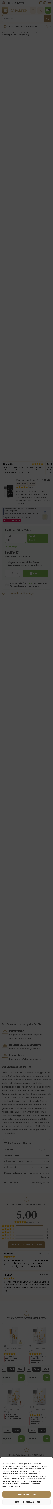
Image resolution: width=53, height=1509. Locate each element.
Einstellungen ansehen (26, 1502)
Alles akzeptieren (26, 1494)
